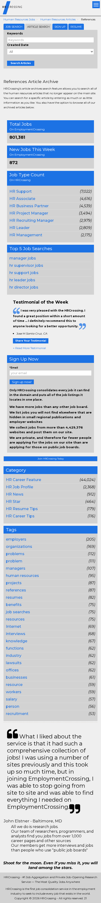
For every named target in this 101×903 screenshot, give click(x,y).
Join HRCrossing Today (51, 458)
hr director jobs (23, 287)
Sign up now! (21, 382)
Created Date (18, 45)
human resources (22, 575)
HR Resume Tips (22, 509)
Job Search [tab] (14, 26)
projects (14, 583)
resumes (14, 597)
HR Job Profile (19, 487)
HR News (14, 494)
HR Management (25, 235)
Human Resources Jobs (19, 19)
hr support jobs (24, 273)
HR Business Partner (29, 206)
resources (15, 619)
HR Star (13, 501)
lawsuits (14, 663)
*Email (13, 367)
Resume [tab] (76, 26)
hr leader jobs (22, 280)
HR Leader (19, 228)
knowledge (16, 641)
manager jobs (22, 258)
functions (15, 648)
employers (16, 539)
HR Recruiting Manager (31, 220)
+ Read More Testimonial (29, 348)
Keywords (15, 33)
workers (13, 692)
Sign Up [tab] (60, 26)
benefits (14, 604)
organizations (19, 546)
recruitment (17, 713)
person (12, 706)
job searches (18, 612)
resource (14, 684)
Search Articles (21, 63)
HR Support (20, 191)
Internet (13, 626)
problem (14, 561)
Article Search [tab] (38, 26)
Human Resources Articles (58, 19)
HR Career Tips (20, 516)
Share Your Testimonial (30, 340)
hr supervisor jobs (26, 265)
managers (15, 568)
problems (15, 554)
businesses (16, 677)
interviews (15, 634)
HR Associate (22, 198)
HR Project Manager (28, 213)
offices (12, 670)
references (16, 590)
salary (11, 699)
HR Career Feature (23, 480)
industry (13, 655)
